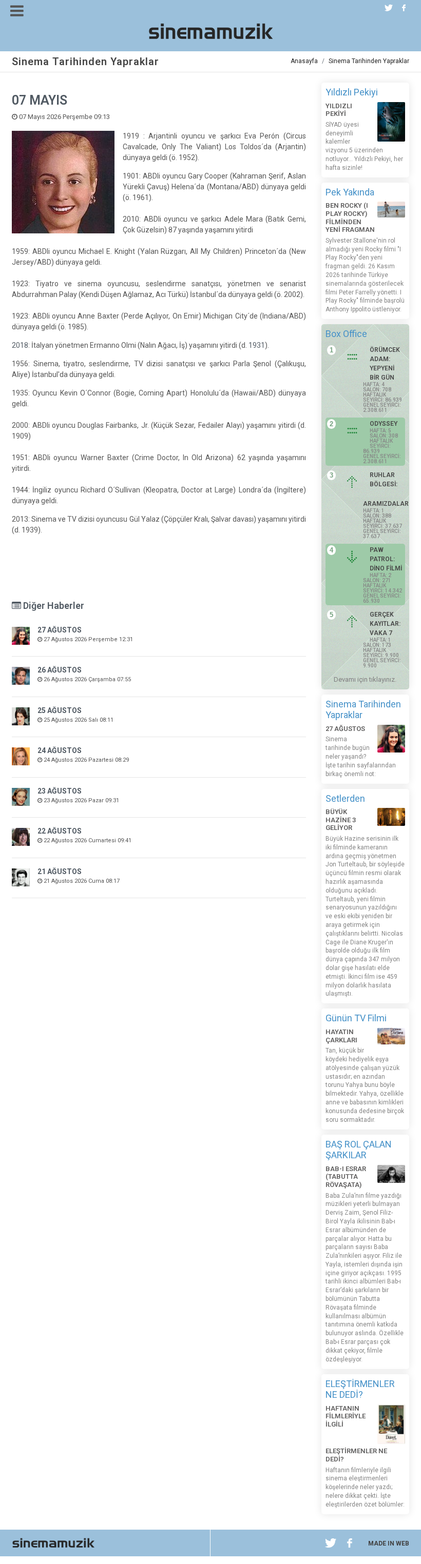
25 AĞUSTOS (59, 710)
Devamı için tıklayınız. (365, 679)
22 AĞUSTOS (59, 831)
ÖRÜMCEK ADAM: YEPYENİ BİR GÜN (385, 363)
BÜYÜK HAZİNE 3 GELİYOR (341, 820)
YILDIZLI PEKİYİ (339, 110)
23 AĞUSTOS (59, 791)
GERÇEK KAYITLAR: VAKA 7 (385, 624)
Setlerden (345, 798)
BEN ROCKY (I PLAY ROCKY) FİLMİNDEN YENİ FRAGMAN (350, 217)
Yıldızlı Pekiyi (352, 92)
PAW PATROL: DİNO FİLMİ (386, 559)
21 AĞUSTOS (59, 871)
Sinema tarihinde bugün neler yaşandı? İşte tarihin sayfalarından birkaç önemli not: (361, 756)
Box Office (346, 333)
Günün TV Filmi (356, 1018)
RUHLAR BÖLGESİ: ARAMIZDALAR (383, 489)
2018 (20, 345)
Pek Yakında (350, 192)
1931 (256, 345)
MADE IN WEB (388, 1543)
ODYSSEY (383, 423)
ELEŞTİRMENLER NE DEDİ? (360, 1389)
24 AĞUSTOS (59, 750)
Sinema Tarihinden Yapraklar (369, 61)
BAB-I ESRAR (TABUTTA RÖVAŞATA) (346, 1177)
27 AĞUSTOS (59, 630)
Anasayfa (304, 61)
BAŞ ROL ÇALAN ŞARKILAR (359, 1150)
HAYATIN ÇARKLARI (341, 1036)
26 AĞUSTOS (59, 670)
